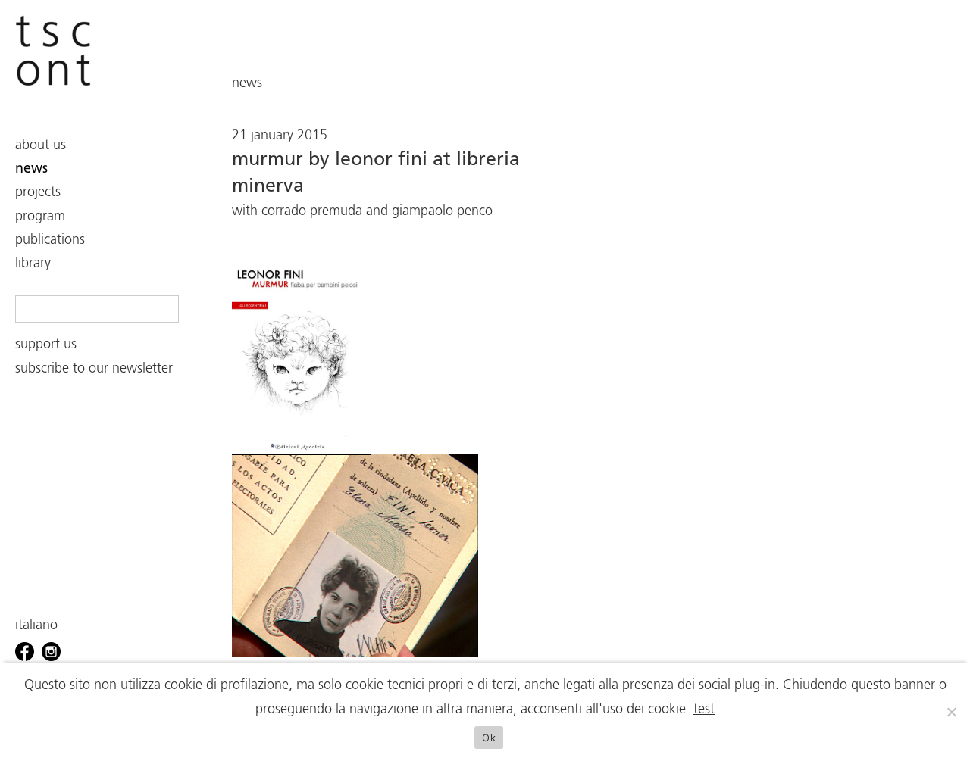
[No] (951, 711)
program (40, 216)
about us (40, 145)
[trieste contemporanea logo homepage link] (53, 51)
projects (38, 192)
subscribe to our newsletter (94, 369)
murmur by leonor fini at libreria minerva (376, 173)
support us (46, 344)
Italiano (36, 625)
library (33, 263)
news (31, 169)
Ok (489, 737)
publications (50, 240)
